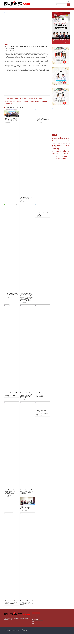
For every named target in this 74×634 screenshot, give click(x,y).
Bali (55, 138)
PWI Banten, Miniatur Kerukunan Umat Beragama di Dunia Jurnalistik (42, 120)
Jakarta (65, 143)
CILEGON (62, 140)
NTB (69, 151)
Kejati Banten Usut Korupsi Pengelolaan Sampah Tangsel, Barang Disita (26, 508)
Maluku (53, 151)
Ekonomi (12, 9)
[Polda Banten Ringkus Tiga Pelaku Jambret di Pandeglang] (42, 204)
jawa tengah (61, 145)
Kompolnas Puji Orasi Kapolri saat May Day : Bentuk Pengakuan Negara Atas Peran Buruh (42, 394)
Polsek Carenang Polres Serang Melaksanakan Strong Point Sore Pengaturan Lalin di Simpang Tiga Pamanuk (10, 492)
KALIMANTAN (54, 146)
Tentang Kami (34, 615)
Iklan (53, 143)
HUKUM (67, 140)
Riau (60, 155)
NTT (52, 153)
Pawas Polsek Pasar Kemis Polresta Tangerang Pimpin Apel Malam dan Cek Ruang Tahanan (27, 602)
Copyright (34, 617)
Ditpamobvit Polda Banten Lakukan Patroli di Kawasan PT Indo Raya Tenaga (11, 602)
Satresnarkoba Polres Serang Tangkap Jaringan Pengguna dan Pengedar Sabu (42, 412)
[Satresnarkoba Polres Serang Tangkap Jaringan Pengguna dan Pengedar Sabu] (42, 402)
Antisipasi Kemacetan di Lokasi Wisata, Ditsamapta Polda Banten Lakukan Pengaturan (26, 491)
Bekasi (54, 140)
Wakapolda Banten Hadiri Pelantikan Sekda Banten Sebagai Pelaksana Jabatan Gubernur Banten (11, 294)
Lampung (55, 149)
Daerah (6, 9)
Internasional (24, 9)
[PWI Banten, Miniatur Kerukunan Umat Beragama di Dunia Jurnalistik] (42, 110)
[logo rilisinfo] (17, 612)
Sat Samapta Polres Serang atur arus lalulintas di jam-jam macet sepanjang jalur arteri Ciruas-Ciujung (26, 102)
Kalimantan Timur (66, 146)
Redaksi (12, 50)
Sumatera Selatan (58, 156)
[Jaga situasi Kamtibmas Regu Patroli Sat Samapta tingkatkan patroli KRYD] (27, 110)
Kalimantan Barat (60, 146)
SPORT (64, 155)
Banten (6, 44)
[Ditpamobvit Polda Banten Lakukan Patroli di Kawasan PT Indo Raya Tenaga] (8, 513)
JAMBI (69, 143)
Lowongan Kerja (62, 148)
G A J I (64, 140)
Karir (33, 621)
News (66, 151)
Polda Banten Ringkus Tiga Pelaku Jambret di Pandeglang (42, 214)
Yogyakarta (62, 158)
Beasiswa (67, 138)
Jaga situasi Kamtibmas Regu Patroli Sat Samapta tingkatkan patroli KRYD (26, 199)
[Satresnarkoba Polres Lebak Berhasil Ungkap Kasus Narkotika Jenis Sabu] (6, 305)
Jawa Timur (67, 145)
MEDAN (56, 151)
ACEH (53, 138)
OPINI (54, 153)
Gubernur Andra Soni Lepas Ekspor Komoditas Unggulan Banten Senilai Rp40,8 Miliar (11, 120)
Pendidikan (31, 9)
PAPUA (63, 153)
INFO (55, 143)
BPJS (59, 140)
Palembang (58, 153)
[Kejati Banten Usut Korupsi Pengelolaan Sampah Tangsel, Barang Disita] (27, 498)
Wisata (42, 9)
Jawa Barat (55, 145)
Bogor (58, 140)
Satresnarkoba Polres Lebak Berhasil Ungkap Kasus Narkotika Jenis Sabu (11, 394)
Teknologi (37, 9)
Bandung (58, 138)
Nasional (17, 9)
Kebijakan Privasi (35, 619)
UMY (57, 158)
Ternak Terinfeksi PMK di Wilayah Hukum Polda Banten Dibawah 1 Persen (23, 98)
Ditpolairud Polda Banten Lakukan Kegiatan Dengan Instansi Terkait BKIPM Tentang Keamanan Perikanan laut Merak (26, 395)
